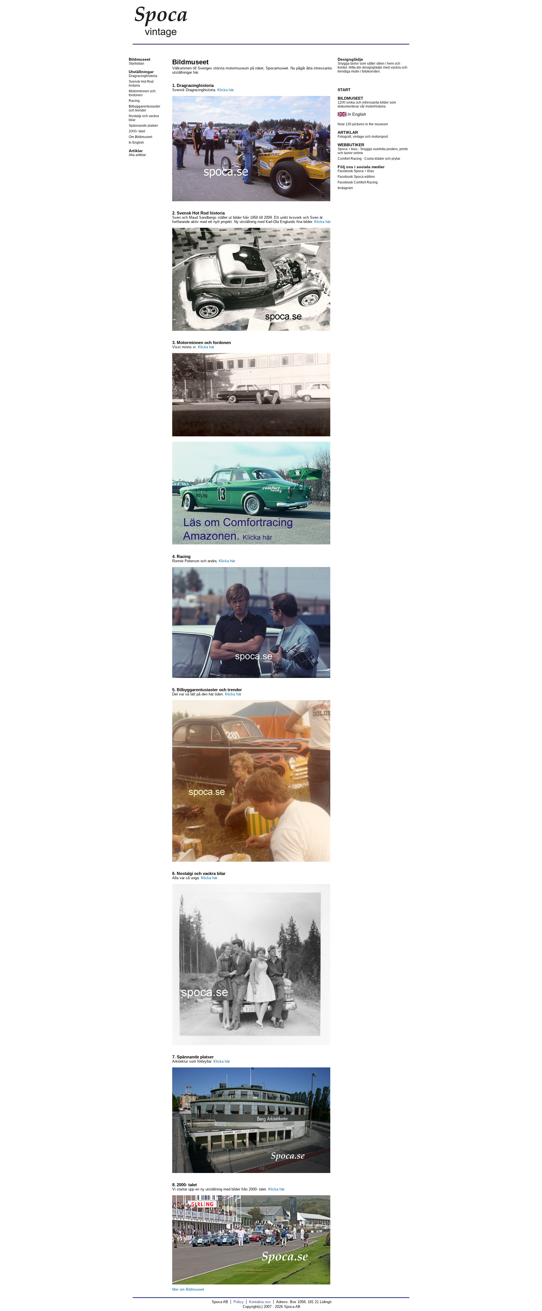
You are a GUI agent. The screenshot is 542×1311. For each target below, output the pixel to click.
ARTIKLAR (348, 132)
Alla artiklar (137, 155)
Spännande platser (143, 126)
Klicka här (225, 90)
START (344, 89)
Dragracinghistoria (143, 76)
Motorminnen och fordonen (142, 93)
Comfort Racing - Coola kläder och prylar (369, 159)
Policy (238, 1302)
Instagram (345, 188)
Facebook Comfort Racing (358, 182)
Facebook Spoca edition (356, 177)
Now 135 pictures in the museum (363, 124)
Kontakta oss (260, 1302)
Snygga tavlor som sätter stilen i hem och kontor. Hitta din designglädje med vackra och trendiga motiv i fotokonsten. (372, 67)
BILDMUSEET (350, 98)
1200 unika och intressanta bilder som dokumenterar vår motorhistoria (367, 104)
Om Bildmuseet (140, 137)
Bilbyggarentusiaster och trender (144, 108)
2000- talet (137, 131)
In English (136, 143)
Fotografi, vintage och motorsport (363, 137)
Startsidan (136, 63)
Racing (134, 101)
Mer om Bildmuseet (188, 1289)
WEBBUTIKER (351, 145)
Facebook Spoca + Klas (356, 171)
